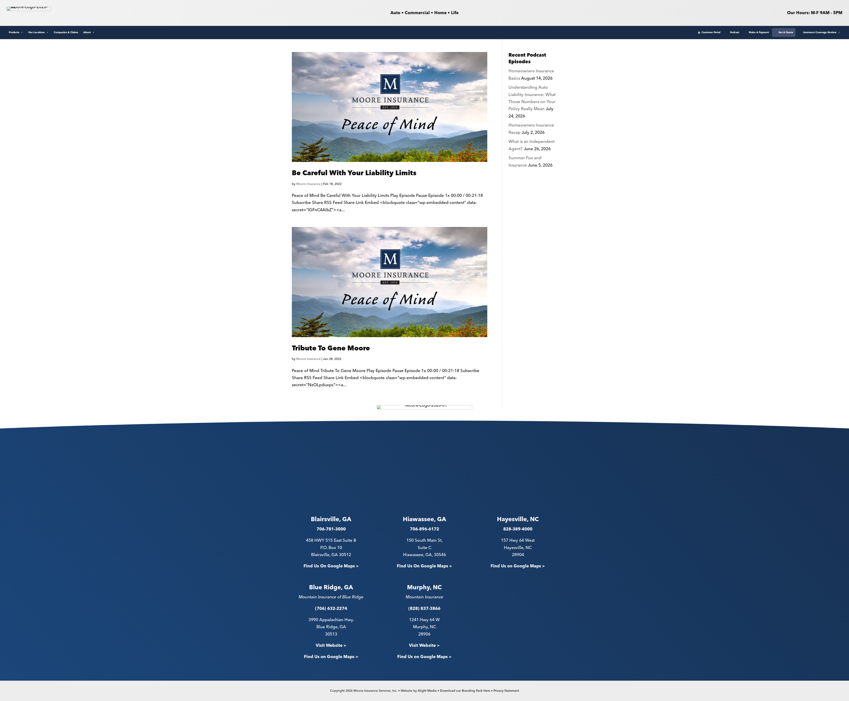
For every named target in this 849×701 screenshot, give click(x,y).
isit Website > (426, 645)
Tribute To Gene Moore (331, 348)
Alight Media (427, 690)
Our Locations (36, 32)
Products (14, 32)
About (87, 32)
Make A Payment (759, 32)
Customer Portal (711, 32)
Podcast (734, 32)
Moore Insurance (308, 184)
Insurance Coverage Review (819, 32)
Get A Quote (785, 32)
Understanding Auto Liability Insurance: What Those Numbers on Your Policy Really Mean (532, 98)
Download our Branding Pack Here (465, 690)
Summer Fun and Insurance (525, 161)
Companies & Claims (66, 32)
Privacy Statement (506, 690)
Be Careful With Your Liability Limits (354, 173)
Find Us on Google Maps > (518, 566)
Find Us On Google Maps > (331, 566)
